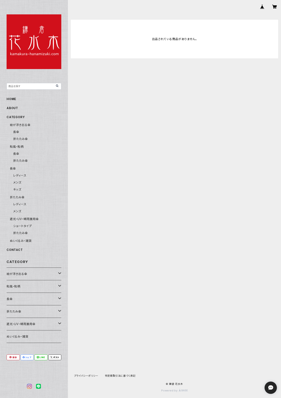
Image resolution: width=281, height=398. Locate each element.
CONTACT (15, 249)
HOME (11, 99)
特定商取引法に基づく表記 (120, 375)
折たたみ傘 (20, 139)
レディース (20, 175)
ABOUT (12, 108)
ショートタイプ (22, 226)
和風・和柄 (17, 146)
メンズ (17, 182)
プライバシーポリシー (86, 375)
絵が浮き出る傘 (20, 125)
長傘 (16, 132)
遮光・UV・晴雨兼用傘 (24, 219)
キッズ (17, 189)
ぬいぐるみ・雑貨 (20, 240)
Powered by (170, 390)
